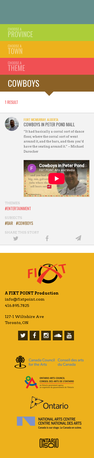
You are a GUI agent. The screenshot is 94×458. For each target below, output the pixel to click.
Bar (10, 223)
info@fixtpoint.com (25, 299)
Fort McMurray (35, 119)
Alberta (52, 119)
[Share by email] (78, 238)
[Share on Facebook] (47, 238)
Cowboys (23, 83)
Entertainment (19, 208)
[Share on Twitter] (16, 238)
